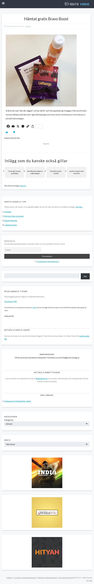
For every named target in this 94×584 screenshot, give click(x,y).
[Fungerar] (7, 132)
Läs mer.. (79, 207)
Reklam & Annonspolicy (48, 577)
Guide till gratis (10, 220)
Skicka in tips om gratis (14, 216)
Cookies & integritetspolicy (25, 577)
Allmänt (28, 26)
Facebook (8, 301)
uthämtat (22, 186)
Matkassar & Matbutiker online (17, 401)
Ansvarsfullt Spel (66, 577)
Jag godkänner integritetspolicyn (48, 262)
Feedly (34, 307)
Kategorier (8, 420)
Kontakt (7, 212)
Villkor (9, 577)
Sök (85, 276)
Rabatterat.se (41, 378)
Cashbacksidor (10, 225)
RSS (15, 301)
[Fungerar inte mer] (14, 132)
